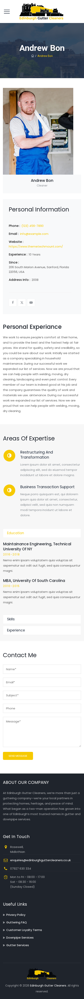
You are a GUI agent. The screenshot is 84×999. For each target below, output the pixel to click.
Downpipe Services (20, 937)
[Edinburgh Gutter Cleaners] (42, 11)
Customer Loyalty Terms (24, 930)
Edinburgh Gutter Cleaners (48, 986)
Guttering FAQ (16, 922)
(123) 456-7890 (32, 226)
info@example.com (34, 234)
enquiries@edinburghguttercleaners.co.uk (40, 860)
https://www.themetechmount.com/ (36, 246)
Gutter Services (17, 945)
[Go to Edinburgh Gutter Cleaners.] (32, 55)
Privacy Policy (15, 915)
